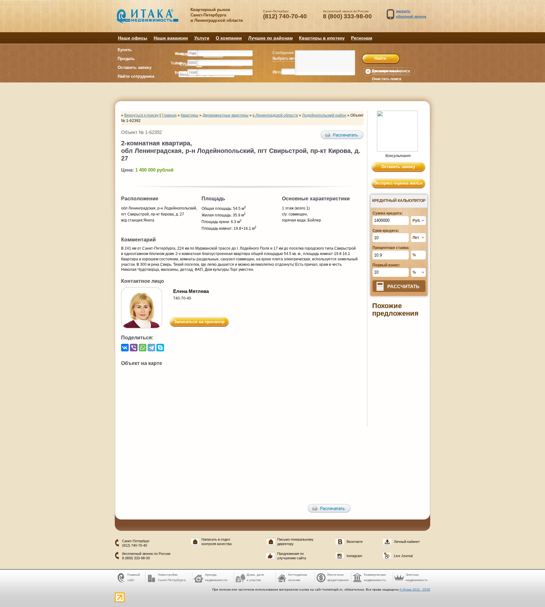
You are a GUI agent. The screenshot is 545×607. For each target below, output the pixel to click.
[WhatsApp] (142, 347)
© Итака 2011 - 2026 (415, 589)
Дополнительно (386, 71)
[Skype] (160, 347)
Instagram (354, 556)
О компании (229, 37)
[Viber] (134, 347)
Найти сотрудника (136, 76)
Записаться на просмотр (199, 321)
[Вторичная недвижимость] (152, 20)
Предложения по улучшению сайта (291, 556)
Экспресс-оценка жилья (398, 183)
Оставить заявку (134, 67)
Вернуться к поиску (141, 115)
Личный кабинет (407, 541)
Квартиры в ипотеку (322, 37)
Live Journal (403, 556)
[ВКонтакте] (125, 347)
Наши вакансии (171, 37)
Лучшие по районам (270, 37)
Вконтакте (355, 541)
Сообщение (283, 53)
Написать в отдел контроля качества (216, 541)
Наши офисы (132, 37)
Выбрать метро (286, 58)
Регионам (361, 37)
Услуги (201, 37)
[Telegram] (151, 347)
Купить (125, 49)
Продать (126, 58)
